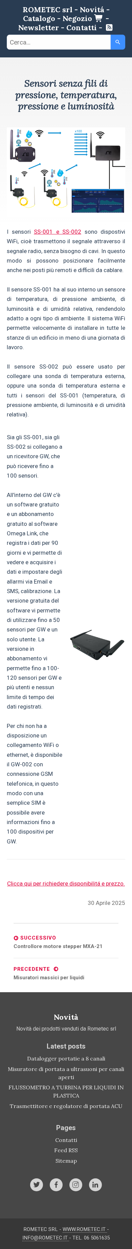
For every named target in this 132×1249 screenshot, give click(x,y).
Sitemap (66, 1160)
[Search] (118, 42)
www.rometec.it (85, 1229)
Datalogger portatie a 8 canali (66, 1058)
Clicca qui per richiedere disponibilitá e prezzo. (66, 883)
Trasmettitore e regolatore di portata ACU (66, 1106)
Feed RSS (66, 1150)
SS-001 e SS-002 (57, 231)
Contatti (66, 1140)
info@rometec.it (45, 1238)
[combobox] (59, 42)
